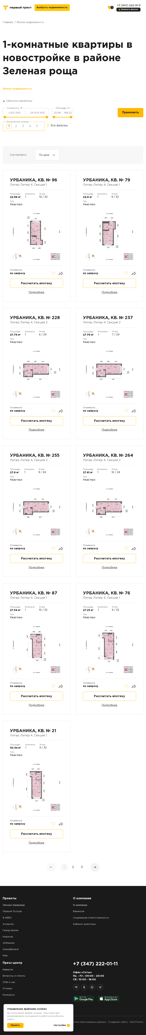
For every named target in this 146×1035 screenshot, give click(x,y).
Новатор (8, 937)
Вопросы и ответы (14, 976)
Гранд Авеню (11, 930)
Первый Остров (12, 911)
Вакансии (78, 911)
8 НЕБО (7, 918)
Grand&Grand (11, 949)
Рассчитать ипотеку (36, 283)
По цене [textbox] (44, 155)
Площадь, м (62, 108)
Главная (8, 22)
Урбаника (8, 943)
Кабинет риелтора (84, 924)
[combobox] (47, 155)
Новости (8, 970)
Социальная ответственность (91, 918)
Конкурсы (9, 995)
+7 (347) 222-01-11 (128, 5)
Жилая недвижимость (17, 89)
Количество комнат (18, 122)
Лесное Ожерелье (14, 905)
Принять (15, 1025)
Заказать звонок (129, 9)
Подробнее (36, 292)
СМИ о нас (9, 982)
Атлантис (8, 924)
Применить (130, 112)
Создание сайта (117, 1022)
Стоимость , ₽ (14, 108)
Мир (5, 956)
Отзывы (7, 989)
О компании (80, 905)
